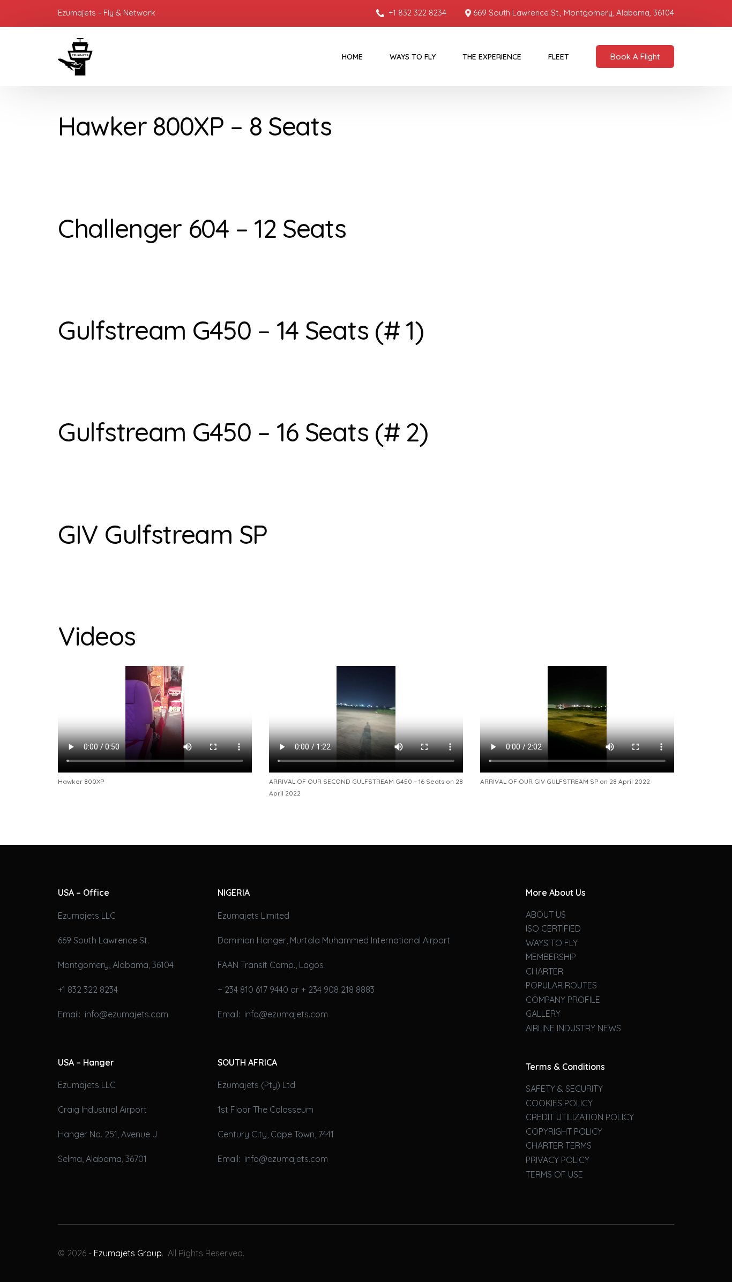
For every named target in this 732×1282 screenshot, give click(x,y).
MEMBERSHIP (551, 956)
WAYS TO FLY (552, 943)
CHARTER (544, 971)
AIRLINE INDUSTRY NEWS (573, 1028)
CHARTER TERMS (559, 1145)
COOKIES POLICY (559, 1103)
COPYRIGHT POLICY (564, 1131)
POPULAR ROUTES (561, 985)
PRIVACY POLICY (557, 1159)
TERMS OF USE (554, 1174)
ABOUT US (546, 914)
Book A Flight (635, 56)
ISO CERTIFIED (553, 928)
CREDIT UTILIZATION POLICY (580, 1117)
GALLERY (543, 1013)
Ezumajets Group (128, 1253)
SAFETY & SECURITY (564, 1088)
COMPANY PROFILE (563, 999)
